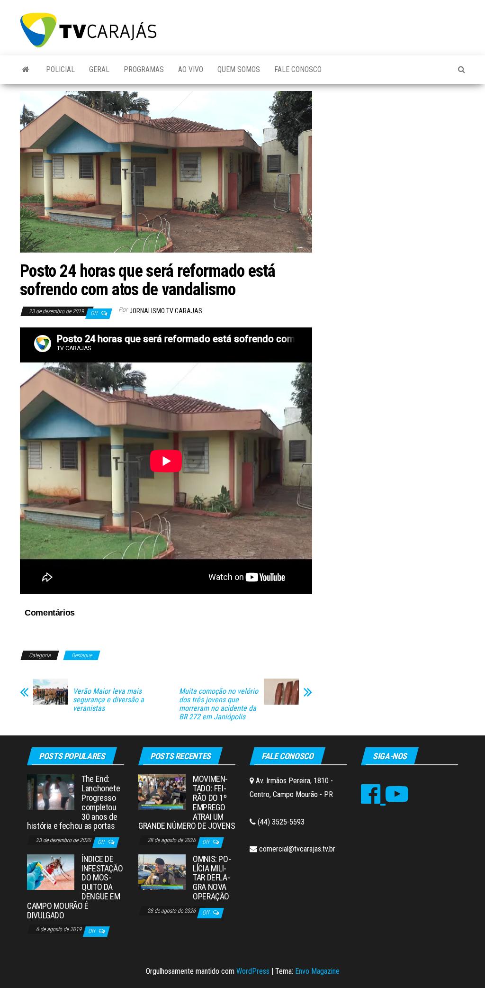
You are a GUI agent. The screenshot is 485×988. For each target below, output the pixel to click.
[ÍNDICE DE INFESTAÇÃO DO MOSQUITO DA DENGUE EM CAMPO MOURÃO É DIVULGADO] (50, 871)
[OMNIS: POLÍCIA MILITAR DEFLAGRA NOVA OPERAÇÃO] (162, 871)
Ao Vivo (190, 69)
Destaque (82, 655)
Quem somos (238, 69)
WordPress (252, 971)
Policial (60, 69)
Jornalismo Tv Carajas (165, 311)
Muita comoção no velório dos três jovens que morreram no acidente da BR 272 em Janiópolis (218, 704)
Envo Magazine (317, 971)
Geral (99, 69)
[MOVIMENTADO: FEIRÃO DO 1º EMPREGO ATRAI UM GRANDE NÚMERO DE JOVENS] (162, 791)
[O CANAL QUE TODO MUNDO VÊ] (26, 69)
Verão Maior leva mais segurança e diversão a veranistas (108, 700)
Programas (144, 69)
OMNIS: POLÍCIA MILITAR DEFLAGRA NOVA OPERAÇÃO (212, 877)
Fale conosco (298, 69)
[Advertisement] (395, 155)
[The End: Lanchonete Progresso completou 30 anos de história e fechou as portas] (50, 791)
